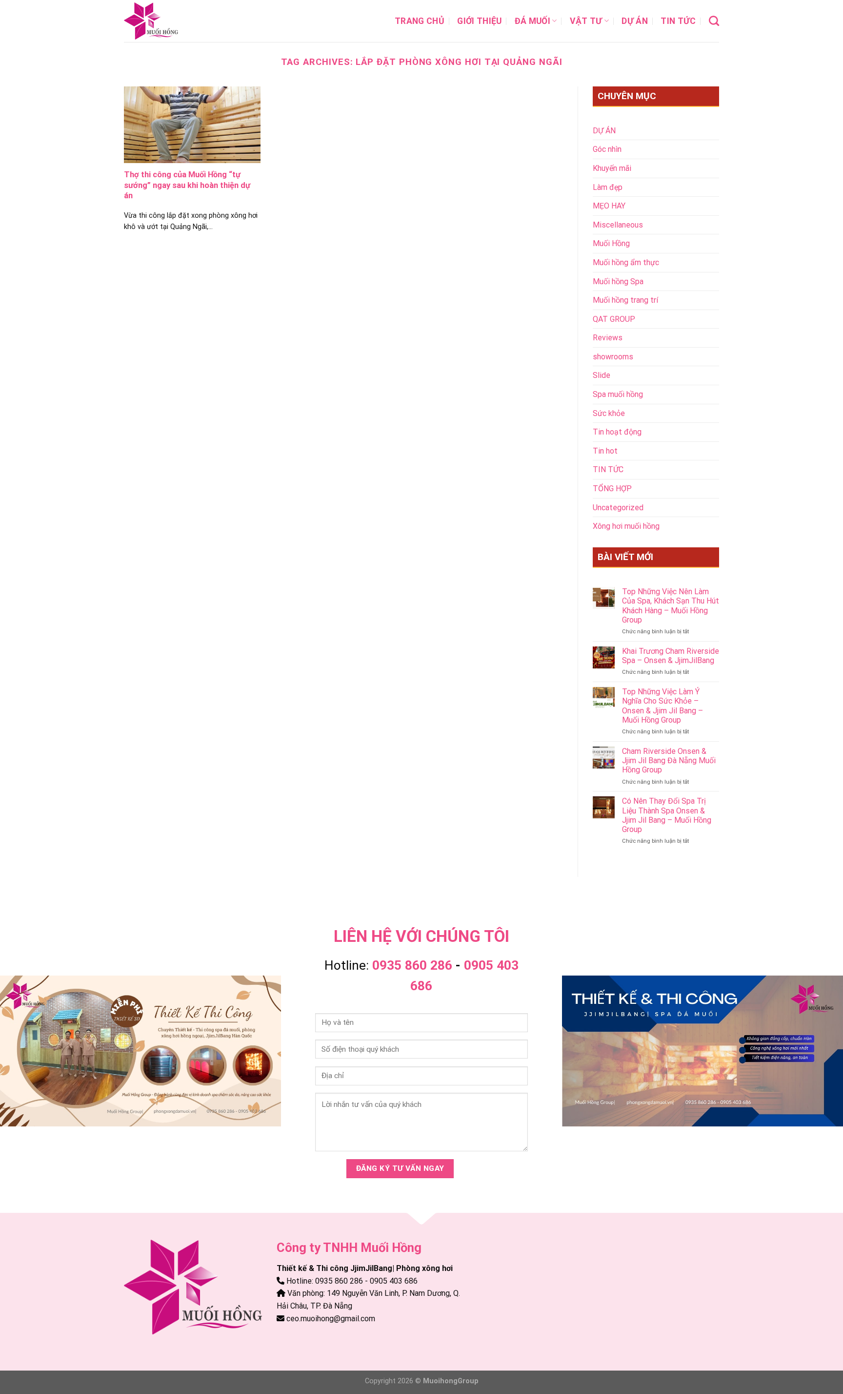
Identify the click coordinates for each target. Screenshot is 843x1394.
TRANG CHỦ (419, 21)
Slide (601, 375)
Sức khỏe (609, 413)
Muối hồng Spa (618, 281)
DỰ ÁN (635, 21)
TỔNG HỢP (612, 488)
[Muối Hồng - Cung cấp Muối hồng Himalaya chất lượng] (172, 21)
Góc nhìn (607, 149)
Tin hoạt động (617, 432)
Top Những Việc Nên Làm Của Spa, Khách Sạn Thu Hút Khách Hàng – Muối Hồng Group (670, 605)
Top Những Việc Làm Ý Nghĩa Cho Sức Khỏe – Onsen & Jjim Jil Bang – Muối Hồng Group (662, 706)
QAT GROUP (614, 319)
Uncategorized (618, 507)
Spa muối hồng (618, 394)
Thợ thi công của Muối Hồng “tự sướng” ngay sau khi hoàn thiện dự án (187, 185)
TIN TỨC (678, 21)
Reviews (607, 337)
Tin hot (605, 451)
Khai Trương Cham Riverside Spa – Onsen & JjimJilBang (670, 655)
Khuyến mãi (612, 168)
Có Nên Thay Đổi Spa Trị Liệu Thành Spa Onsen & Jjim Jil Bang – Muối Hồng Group (666, 815)
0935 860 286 (412, 965)
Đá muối (532, 21)
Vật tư (586, 21)
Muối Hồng (611, 243)
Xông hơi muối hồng (626, 526)
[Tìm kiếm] (714, 21)
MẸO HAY (609, 205)
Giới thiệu (479, 21)
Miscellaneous (618, 224)
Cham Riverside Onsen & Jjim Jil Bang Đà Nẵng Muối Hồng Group (669, 760)
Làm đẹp (607, 187)
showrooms (613, 356)
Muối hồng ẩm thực (626, 262)
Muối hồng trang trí (625, 300)
